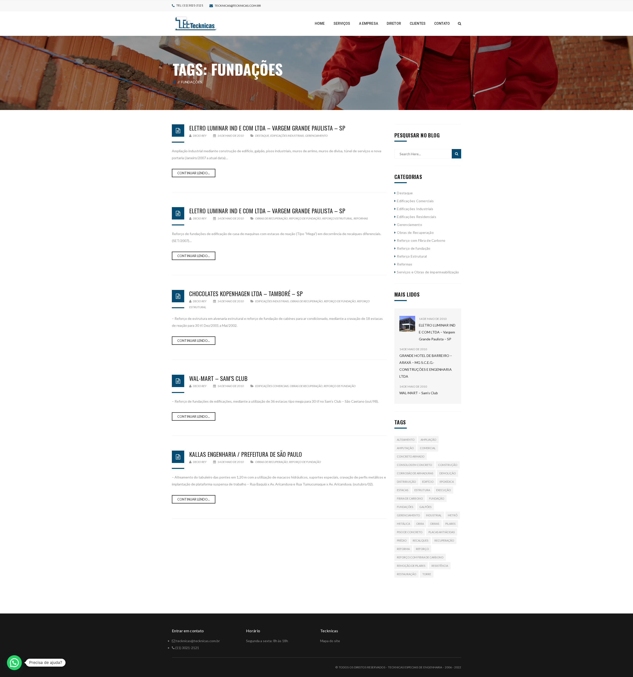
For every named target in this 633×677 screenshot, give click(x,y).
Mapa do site (330, 641)
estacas (402, 490)
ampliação (428, 439)
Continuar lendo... (193, 173)
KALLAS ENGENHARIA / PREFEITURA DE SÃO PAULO (245, 454)
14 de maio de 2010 (230, 135)
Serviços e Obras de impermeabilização (428, 272)
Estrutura (422, 490)
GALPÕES (425, 506)
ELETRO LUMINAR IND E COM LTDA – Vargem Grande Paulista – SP (267, 127)
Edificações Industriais (287, 135)
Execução (443, 490)
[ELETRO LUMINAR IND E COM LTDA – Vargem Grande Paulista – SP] (407, 324)
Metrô (452, 515)
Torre (426, 574)
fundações (405, 506)
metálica (403, 523)
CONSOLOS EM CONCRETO (414, 464)
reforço (422, 548)
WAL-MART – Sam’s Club (218, 378)
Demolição (447, 473)
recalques (420, 540)
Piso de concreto (409, 532)
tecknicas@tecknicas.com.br (238, 5)
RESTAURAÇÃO (406, 574)
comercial (428, 448)
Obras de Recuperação (271, 218)
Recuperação (444, 540)
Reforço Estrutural (337, 218)
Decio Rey (199, 135)
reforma (403, 548)
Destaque (262, 135)
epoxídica (447, 481)
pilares (450, 523)
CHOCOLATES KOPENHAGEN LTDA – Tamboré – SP (246, 293)
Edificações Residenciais (416, 217)
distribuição (406, 481)
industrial (434, 515)
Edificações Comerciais (272, 386)
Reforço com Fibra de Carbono (421, 240)
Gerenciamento (316, 135)
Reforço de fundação (305, 218)
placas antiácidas (442, 532)
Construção (447, 464)
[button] (14, 662)
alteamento (405, 439)
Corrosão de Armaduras (415, 473)
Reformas (361, 218)
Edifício (427, 481)
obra (420, 523)
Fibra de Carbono (410, 498)
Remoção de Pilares (411, 565)
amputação (405, 448)
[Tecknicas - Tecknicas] (196, 23)
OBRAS (434, 523)
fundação (436, 498)
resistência (439, 565)
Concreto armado (410, 456)
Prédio (402, 540)
